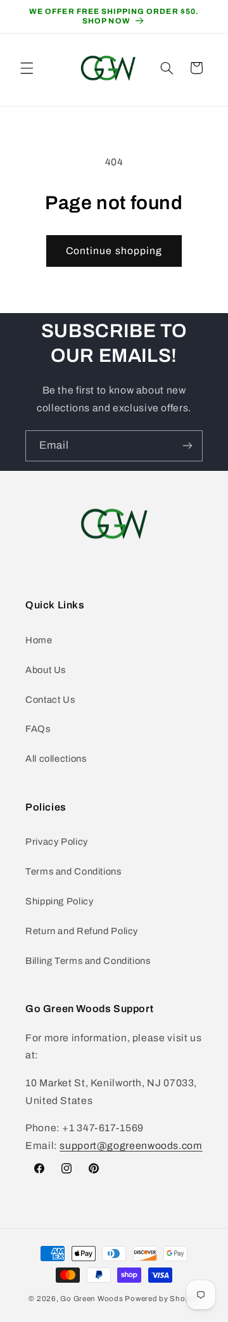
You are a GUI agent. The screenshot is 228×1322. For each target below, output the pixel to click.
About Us (45, 670)
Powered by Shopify (162, 1298)
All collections (55, 759)
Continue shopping (114, 250)
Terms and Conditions (73, 871)
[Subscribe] (187, 445)
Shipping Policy (59, 901)
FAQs (38, 729)
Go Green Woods (92, 1298)
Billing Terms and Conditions (88, 961)
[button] (26, 67)
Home (39, 640)
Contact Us (50, 700)
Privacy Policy (56, 842)
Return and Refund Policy (81, 931)
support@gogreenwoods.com (131, 1145)
